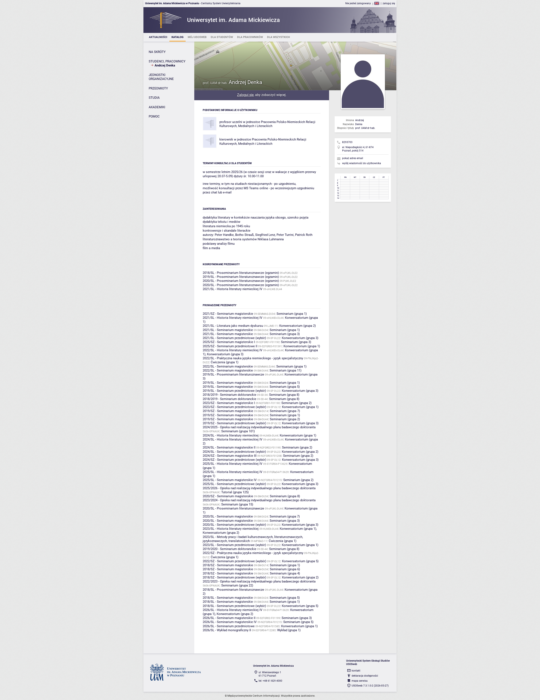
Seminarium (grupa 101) (238, 431)
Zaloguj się (245, 95)
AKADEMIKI (157, 107)
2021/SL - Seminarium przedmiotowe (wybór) (234, 338)
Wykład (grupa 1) (289, 630)
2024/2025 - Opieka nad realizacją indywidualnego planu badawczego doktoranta (259, 427)
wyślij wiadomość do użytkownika (361, 163)
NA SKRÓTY (157, 52)
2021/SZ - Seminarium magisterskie (228, 314)
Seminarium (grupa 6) (285, 569)
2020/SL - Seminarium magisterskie (228, 516)
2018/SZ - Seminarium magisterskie (228, 565)
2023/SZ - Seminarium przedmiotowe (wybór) (234, 407)
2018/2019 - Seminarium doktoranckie (229, 395)
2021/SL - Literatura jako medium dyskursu (233, 326)
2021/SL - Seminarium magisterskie (228, 330)
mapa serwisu (360, 680)
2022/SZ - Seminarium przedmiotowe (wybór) (234, 561)
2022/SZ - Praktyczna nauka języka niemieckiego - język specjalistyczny (253, 553)
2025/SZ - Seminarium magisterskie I (229, 342)
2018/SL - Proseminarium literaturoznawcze (233, 590)
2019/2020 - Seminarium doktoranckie (229, 549)
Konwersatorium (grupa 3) (300, 338)
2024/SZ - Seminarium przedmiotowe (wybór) (234, 460)
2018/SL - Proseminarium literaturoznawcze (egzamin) (241, 273)
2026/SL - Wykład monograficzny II (227, 630)
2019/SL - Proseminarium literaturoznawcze (233, 374)
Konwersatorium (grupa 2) (297, 326)
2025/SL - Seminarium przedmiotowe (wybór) (234, 484)
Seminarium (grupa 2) (296, 403)
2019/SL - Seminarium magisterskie (228, 383)
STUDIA (154, 98)
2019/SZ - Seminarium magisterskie (228, 411)
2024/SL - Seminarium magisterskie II (229, 447)
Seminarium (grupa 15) (237, 504)
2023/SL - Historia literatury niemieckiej (231, 529)
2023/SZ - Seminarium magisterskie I (229, 403)
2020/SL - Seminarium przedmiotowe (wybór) (234, 525)
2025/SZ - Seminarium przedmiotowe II (230, 346)
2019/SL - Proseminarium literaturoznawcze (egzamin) (241, 277)
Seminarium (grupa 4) (285, 573)
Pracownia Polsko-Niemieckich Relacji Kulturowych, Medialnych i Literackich (267, 124)
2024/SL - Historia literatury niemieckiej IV (232, 439)
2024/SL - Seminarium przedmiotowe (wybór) (234, 452)
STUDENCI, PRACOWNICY (167, 61)
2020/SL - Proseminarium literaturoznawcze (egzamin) (241, 281)
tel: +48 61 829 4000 (270, 680)
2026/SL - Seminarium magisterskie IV (230, 622)
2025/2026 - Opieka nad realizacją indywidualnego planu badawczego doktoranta (259, 488)
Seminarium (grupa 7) (285, 411)
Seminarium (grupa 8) (284, 395)
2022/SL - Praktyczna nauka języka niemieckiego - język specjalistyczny (253, 358)
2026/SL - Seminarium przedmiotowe (229, 626)
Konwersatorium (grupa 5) (300, 561)
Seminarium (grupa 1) (292, 314)
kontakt (356, 670)
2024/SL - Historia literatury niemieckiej (231, 435)
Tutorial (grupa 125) (235, 492)
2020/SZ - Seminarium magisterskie (228, 496)
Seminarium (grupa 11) (285, 370)
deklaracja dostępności (365, 675)
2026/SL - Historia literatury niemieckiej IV (232, 610)
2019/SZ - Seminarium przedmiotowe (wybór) (234, 423)
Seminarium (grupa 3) (285, 334)
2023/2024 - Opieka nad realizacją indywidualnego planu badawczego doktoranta (259, 500)
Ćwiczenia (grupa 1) (224, 362)
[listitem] (158, 37)
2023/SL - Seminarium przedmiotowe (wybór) (234, 545)
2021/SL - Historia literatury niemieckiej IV (232, 289)
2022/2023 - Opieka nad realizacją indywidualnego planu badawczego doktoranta (259, 581)
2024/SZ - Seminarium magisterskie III (229, 456)
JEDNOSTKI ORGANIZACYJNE (161, 77)
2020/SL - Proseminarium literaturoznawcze (233, 508)
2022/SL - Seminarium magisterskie (228, 366)
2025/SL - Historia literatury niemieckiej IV (232, 464)
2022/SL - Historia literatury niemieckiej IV (232, 350)
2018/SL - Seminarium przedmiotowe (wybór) (234, 606)
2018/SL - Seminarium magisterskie (228, 598)
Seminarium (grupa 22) (237, 585)
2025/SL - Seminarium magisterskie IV (230, 480)
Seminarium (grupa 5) (285, 387)
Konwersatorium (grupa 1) (302, 346)
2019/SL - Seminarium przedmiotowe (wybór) (234, 391)
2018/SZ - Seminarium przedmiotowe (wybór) (234, 577)
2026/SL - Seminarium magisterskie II (229, 618)
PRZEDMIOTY (158, 88)
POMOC (154, 116)
